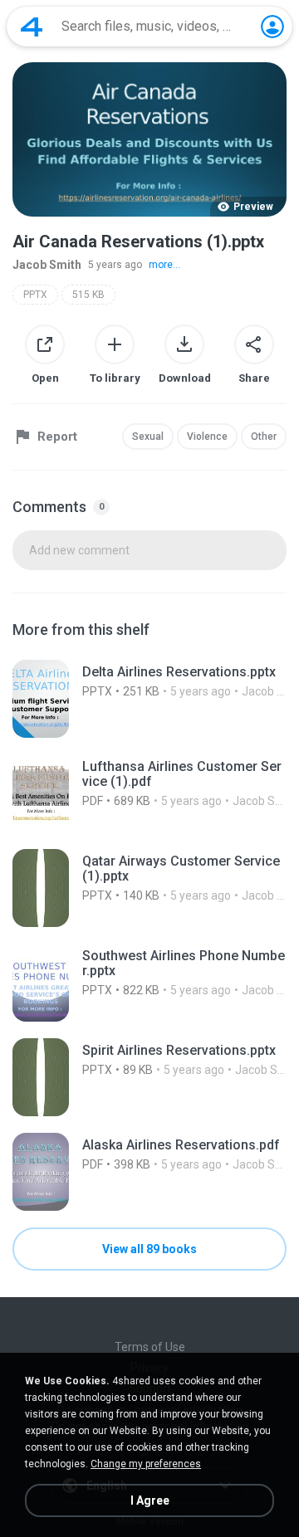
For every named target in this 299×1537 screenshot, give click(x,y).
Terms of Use (150, 1347)
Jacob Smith (46, 264)
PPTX (35, 294)
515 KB (88, 294)
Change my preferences (146, 1464)
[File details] (149, 699)
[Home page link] (32, 26)
